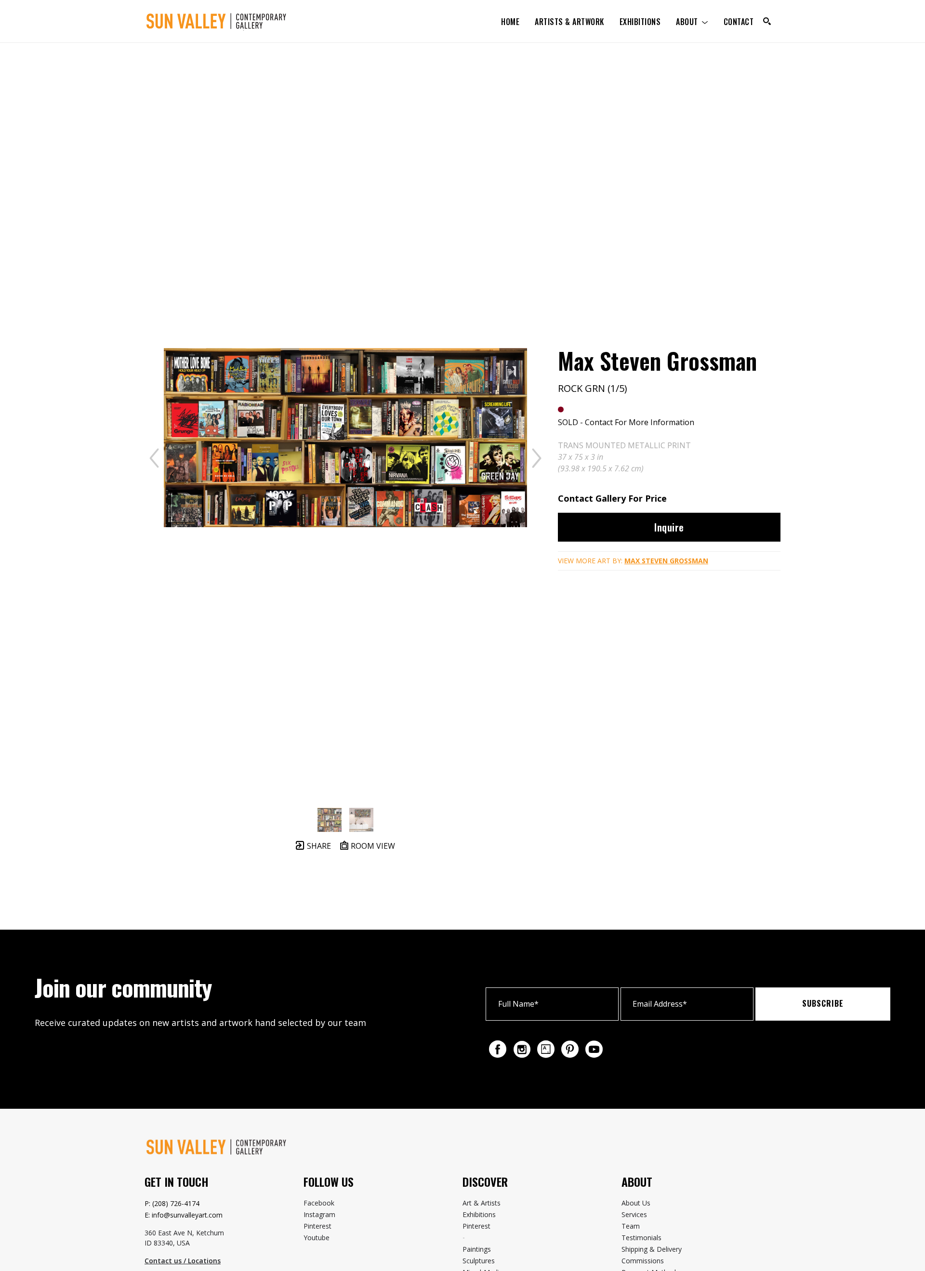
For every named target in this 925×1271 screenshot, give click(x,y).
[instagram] (521, 1049)
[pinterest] (570, 1049)
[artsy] (546, 1049)
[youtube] (594, 1049)
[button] (692, 21)
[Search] (767, 21)
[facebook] (497, 1049)
